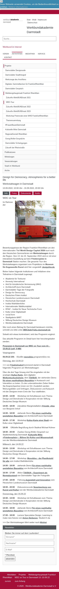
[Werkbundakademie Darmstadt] (13, 23)
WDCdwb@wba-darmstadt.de (36, 330)
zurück (8, 581)
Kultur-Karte (17, 375)
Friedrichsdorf (17, 365)
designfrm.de (48, 267)
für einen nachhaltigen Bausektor (18, 380)
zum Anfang (20, 581)
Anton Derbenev (30, 518)
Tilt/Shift (33, 378)
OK (1, 1)
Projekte (22, 575)
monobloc (29, 357)
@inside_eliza (48, 406)
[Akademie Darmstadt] (4, 575)
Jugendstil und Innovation (37, 480)
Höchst (43, 522)
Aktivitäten (11, 575)
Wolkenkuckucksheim (13, 378)
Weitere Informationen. (18, 7)
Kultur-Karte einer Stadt (38, 420)
